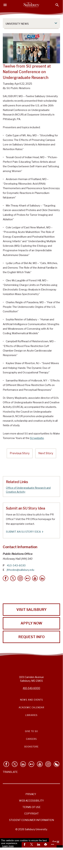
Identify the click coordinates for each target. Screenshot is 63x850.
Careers (31, 739)
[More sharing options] (53, 845)
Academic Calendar (31, 707)
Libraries (31, 715)
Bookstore (31, 746)
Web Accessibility (31, 800)
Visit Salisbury (31, 609)
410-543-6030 (16, 565)
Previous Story (19, 453)
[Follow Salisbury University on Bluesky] (56, 764)
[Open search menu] (57, 5)
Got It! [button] (56, 841)
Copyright (31, 813)
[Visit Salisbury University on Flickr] (31, 764)
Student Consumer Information (31, 820)
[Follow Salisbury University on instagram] (48, 764)
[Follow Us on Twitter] (14, 764)
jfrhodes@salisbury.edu (20, 569)
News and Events (31, 699)
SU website (37, 438)
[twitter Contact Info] (13, 578)
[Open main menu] (5, 5)
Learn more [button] (8, 846)
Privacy (30, 794)
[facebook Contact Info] (5, 578)
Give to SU (31, 731)
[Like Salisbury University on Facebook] (6, 764)
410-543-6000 (31, 688)
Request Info (31, 637)
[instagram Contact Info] (20, 578)
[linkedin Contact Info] (42, 578)
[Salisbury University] (31, 4)
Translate (10, 771)
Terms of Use (31, 807)
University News (17, 23)
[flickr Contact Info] (27, 578)
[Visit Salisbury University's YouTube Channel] (40, 764)
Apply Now (31, 623)
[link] (25, 845)
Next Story (45, 453)
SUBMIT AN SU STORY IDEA (23, 531)
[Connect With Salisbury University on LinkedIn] (23, 764)
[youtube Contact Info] (35, 578)
